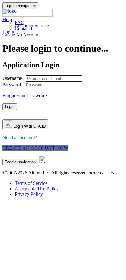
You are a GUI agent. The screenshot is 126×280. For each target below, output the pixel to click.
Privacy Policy (29, 194)
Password (11, 84)
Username (12, 78)
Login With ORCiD (29, 126)
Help (7, 19)
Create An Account (20, 34)
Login (8, 31)
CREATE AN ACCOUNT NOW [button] (35, 148)
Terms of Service (31, 183)
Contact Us (25, 28)
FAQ (19, 22)
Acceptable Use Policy (37, 188)
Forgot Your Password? (25, 95)
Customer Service (32, 25)
